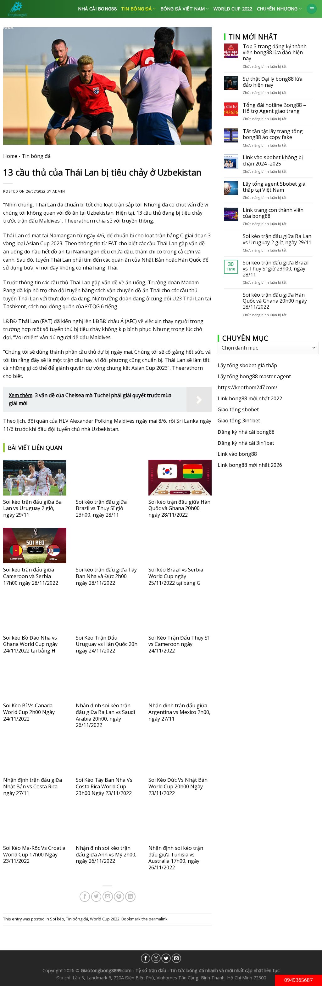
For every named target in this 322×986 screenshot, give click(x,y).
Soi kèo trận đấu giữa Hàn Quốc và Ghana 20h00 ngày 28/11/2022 (179, 508)
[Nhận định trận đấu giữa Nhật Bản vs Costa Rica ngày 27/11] (34, 756)
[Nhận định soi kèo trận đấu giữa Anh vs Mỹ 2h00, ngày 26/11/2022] (107, 824)
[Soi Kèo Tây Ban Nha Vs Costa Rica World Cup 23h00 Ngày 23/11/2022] (107, 756)
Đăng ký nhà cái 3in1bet (246, 442)
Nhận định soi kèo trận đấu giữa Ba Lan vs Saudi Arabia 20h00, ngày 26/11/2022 (105, 715)
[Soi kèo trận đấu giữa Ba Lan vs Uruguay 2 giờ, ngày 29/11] (34, 478)
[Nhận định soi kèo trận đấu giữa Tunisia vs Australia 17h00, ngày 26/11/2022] (180, 824)
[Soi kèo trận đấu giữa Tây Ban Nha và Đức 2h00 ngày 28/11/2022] (107, 545)
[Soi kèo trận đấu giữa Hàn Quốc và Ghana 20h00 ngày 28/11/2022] (180, 478)
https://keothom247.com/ (247, 387)
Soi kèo (57, 919)
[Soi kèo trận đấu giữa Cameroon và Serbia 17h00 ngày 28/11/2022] (34, 545)
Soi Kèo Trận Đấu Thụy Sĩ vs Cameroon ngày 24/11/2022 (178, 644)
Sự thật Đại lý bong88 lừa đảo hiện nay (273, 82)
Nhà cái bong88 (97, 9)
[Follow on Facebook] (145, 958)
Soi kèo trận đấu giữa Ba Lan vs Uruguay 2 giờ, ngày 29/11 (32, 508)
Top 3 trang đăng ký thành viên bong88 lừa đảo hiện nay (275, 53)
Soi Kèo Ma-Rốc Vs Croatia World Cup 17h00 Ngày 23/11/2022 (34, 854)
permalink (158, 919)
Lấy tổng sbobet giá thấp (247, 365)
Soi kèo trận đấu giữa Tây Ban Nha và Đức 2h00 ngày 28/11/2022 (106, 576)
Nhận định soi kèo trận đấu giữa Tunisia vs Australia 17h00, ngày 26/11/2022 (175, 857)
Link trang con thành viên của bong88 (273, 213)
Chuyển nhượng (277, 9)
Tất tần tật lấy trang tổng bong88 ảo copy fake (273, 134)
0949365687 (298, 980)
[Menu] (312, 9)
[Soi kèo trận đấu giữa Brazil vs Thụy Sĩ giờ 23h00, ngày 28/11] (107, 478)
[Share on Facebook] (85, 896)
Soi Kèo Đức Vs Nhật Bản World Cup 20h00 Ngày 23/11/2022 (178, 786)
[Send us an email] (176, 958)
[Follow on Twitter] (166, 958)
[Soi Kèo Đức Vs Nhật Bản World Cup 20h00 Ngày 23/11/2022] (180, 756)
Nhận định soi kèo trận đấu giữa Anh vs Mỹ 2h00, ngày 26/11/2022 (106, 854)
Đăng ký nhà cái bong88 (246, 431)
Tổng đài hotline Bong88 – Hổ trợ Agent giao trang (274, 108)
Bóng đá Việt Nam (182, 9)
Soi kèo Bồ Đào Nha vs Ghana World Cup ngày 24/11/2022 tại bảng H (30, 644)
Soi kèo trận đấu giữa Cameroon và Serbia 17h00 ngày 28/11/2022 (30, 576)
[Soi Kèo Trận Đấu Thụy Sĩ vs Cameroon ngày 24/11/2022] (180, 613)
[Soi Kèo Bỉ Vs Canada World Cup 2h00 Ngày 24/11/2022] (34, 681)
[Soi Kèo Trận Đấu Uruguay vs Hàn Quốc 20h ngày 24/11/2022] (107, 613)
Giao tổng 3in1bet (239, 420)
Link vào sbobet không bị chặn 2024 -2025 (273, 160)
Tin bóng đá (136, 9)
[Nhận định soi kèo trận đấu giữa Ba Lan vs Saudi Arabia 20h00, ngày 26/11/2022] (107, 681)
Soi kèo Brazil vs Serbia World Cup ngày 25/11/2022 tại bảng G (175, 576)
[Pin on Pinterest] (119, 896)
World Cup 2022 (233, 9)
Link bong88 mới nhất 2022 (250, 398)
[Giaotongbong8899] (34, 9)
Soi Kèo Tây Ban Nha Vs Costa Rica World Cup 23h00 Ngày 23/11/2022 (104, 786)
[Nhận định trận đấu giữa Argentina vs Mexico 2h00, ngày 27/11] (180, 681)
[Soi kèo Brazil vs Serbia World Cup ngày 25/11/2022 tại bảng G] (180, 545)
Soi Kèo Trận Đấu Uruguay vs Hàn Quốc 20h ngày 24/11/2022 (106, 644)
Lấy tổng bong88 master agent (254, 376)
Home (10, 156)
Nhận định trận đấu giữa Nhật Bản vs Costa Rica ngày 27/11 (32, 786)
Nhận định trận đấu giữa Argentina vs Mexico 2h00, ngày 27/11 (179, 712)
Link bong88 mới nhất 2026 (250, 464)
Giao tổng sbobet (238, 409)
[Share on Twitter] (96, 896)
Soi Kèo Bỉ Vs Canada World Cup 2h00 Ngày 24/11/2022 (29, 712)
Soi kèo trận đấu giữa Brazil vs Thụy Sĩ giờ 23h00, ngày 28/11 (101, 508)
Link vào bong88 (237, 453)
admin (59, 191)
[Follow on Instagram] (156, 958)
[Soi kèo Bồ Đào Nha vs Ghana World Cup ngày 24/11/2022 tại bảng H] (34, 613)
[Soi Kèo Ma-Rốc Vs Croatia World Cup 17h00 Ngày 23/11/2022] (34, 824)
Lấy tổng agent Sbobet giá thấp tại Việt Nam (274, 187)
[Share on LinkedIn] (130, 896)
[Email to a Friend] (108, 896)
